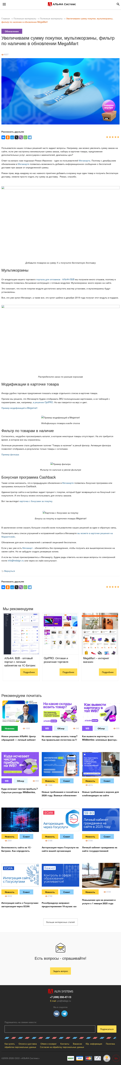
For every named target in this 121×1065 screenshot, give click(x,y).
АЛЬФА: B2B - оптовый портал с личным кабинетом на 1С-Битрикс (20, 661)
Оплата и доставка (28, 1043)
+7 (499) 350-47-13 (60, 997)
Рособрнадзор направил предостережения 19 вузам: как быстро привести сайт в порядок (60, 906)
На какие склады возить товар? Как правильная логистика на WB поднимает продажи (60, 740)
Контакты (64, 1043)
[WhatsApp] (25, 137)
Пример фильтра (10, 454)
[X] (16, 137)
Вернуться (9, 570)
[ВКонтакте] (3, 137)
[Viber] (21, 137)
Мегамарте (23, 164)
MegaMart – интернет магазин (96, 660)
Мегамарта (84, 160)
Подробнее (29, 672)
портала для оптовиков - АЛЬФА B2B (55, 279)
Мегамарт (27, 547)
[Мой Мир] (12, 137)
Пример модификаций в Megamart (19, 407)
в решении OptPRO (43, 402)
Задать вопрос (60, 971)
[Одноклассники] (8, 137)
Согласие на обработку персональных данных (62, 1047)
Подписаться (107, 1029)
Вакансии (77, 1043)
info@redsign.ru (16, 560)
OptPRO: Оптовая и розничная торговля (56, 660)
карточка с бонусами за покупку (36, 501)
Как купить (10, 1043)
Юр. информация (94, 1043)
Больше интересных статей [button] (60, 922)
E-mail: (60, 1000)
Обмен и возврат (48, 1043)
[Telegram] (30, 137)
